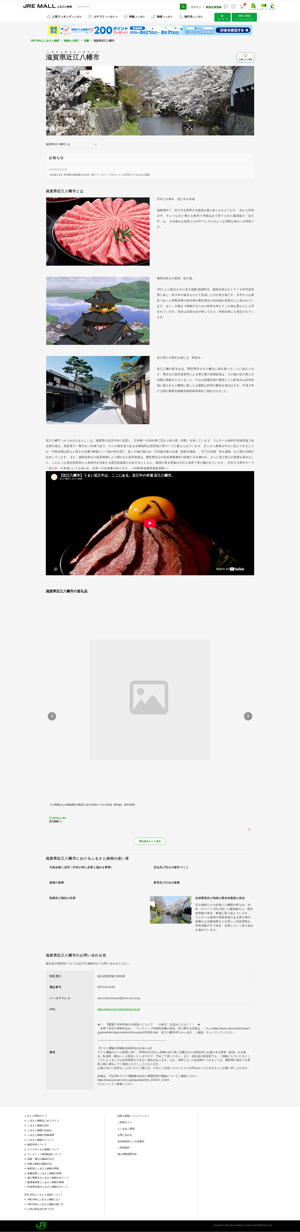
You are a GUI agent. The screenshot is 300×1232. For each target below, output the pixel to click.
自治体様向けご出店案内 (131, 1141)
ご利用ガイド (125, 1122)
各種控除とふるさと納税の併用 (44, 1173)
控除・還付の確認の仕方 (40, 1159)
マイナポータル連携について (43, 1149)
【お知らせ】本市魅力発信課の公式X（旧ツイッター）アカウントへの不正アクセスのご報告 (99, 174)
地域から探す (71, 40)
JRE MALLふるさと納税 (45, 40)
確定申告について (37, 1144)
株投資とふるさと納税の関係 (43, 1168)
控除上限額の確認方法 (39, 1163)
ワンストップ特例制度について (44, 1154)
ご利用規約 (124, 1147)
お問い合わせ (125, 1135)
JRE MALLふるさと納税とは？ (44, 1199)
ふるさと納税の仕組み (39, 1130)
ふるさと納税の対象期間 (40, 1135)
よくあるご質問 (126, 1128)
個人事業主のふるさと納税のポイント (48, 1177)
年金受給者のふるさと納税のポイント (48, 1186)
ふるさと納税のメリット (40, 1139)
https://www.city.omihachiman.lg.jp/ (118, 1009)
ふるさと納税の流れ (38, 1125)
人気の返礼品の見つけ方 (40, 1209)
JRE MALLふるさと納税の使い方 (45, 1204)
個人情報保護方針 (127, 1154)
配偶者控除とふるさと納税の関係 (45, 1182)
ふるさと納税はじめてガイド (43, 1120)
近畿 (86, 40)
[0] (241, 6)
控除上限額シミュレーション (133, 1115)
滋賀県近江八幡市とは (58, 144)
